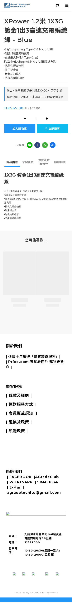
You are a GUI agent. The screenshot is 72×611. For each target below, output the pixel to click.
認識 (12, 351)
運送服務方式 (21, 404)
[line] (29, 145)
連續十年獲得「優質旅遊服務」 (33, 356)
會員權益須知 (21, 413)
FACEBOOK (20, 477)
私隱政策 (17, 431)
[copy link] (52, 145)
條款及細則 (19, 395)
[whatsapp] (45, 145)
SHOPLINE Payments (44, 592)
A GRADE (26, 351)
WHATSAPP (21, 482)
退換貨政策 (19, 422)
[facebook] (37, 145)
